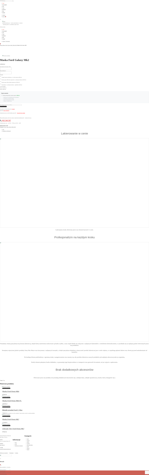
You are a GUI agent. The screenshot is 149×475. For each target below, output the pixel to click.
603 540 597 (6, 120)
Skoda (28, 449)
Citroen (28, 443)
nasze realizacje (6, 110)
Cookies (16, 452)
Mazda (28, 448)
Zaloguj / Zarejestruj (6, 41)
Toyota (28, 440)
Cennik (13, 109)
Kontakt (3, 12)
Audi (28, 446)
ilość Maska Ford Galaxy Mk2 (5, 104)
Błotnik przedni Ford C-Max (12, 410)
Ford (5, 127)
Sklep (3, 3)
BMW (28, 442)
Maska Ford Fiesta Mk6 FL (12, 401)
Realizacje (4, 9)
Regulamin (11, 452)
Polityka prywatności (19, 445)
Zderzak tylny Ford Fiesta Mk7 (13, 429)
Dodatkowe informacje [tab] (6, 131)
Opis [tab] (3, 129)
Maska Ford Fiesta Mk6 (10, 391)
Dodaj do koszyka (3, 106)
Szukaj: (1, 0)
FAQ (3, 6)
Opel (28, 438)
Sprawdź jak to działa (21, 113)
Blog (3, 11)
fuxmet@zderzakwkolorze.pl (5, 449)
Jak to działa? (4, 4)
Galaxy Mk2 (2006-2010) (11, 127)
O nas (3, 34)
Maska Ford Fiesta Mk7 (10, 419)
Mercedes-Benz (30, 445)
